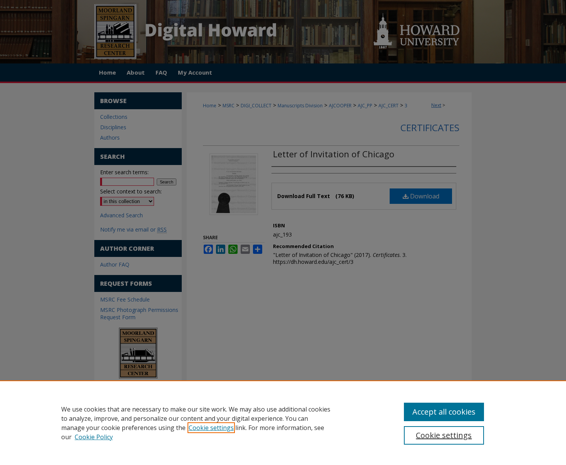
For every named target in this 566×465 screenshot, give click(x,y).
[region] (283, 422)
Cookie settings (211, 427)
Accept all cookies (444, 412)
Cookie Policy (94, 437)
